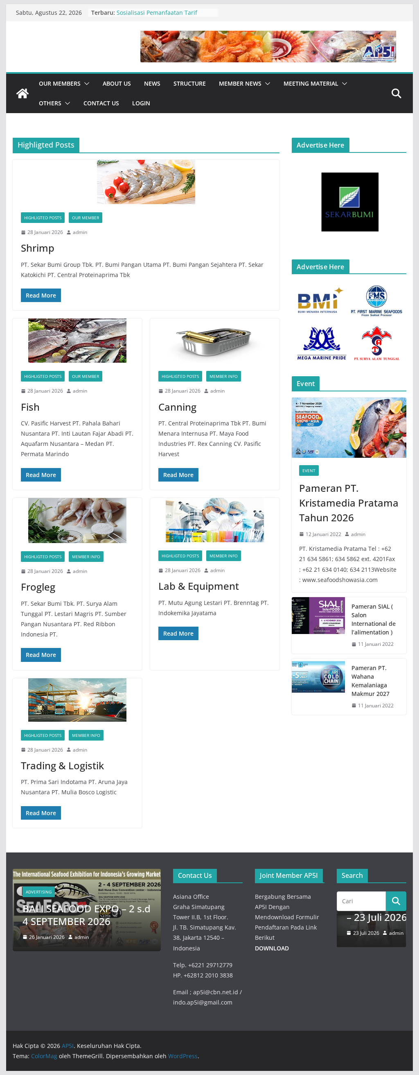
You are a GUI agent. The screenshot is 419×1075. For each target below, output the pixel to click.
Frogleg (38, 586)
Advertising (39, 892)
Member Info (224, 376)
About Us (117, 83)
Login (141, 103)
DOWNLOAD (272, 948)
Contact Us (101, 103)
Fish (30, 407)
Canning (177, 407)
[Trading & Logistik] (77, 700)
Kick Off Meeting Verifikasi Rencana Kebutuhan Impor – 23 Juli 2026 (165, 13)
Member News (240, 83)
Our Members (60, 83)
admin (80, 232)
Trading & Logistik (62, 765)
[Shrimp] (146, 182)
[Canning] (214, 340)
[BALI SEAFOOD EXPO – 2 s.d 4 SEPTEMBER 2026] (87, 874)
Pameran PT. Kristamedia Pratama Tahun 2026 (349, 502)
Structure (189, 83)
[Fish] (77, 340)
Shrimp (37, 248)
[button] (85, 83)
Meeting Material (311, 83)
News (152, 83)
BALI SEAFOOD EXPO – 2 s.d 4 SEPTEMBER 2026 (87, 915)
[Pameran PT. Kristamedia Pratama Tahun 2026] (349, 428)
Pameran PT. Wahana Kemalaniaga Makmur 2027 (370, 681)
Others (50, 103)
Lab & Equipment (198, 586)
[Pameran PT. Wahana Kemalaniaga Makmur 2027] (318, 687)
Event (308, 470)
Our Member (85, 217)
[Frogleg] (77, 520)
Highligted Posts (42, 217)
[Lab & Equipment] (214, 520)
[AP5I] (22, 93)
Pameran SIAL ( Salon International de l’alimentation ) (373, 619)
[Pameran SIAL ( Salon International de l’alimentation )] (318, 625)
